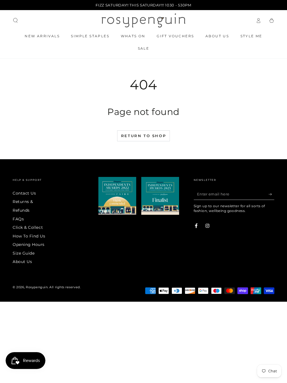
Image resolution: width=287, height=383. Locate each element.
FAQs (18, 219)
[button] (15, 20)
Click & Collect (28, 227)
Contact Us (24, 193)
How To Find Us (29, 236)
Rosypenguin (37, 287)
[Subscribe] (271, 194)
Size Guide (23, 253)
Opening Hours (29, 244)
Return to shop (143, 135)
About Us (22, 261)
